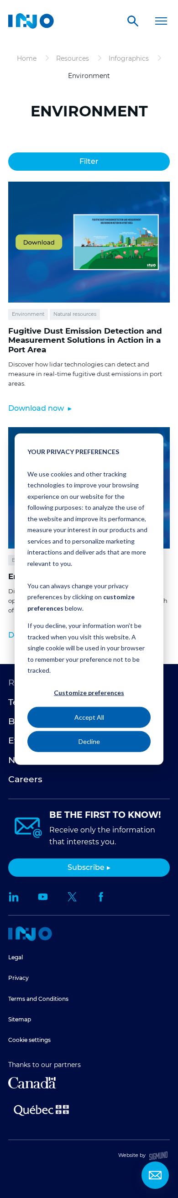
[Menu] (161, 21)
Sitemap (19, 1019)
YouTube (42, 897)
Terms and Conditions (38, 998)
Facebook (101, 897)
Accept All (89, 717)
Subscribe (86, 867)
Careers (25, 779)
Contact (155, 1175)
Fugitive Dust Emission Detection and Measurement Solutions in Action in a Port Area (85, 340)
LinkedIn (13, 897)
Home (30, 934)
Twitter (72, 896)
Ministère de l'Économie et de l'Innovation (41, 1109)
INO (31, 21)
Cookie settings (29, 1039)
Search (132, 21)
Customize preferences (89, 692)
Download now (37, 408)
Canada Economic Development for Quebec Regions (32, 1082)
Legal (15, 957)
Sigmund (158, 1156)
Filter (89, 161)
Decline (89, 741)
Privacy (18, 977)
